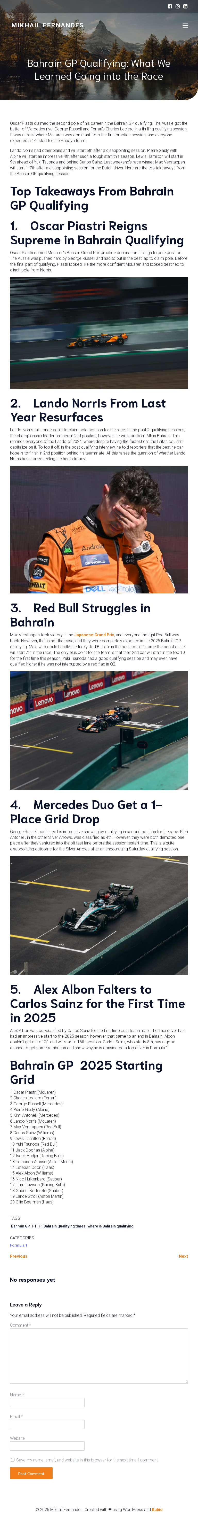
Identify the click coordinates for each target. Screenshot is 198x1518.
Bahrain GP (20, 1226)
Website (17, 1438)
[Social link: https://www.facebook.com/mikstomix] (170, 6)
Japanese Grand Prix (94, 634)
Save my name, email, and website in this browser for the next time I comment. (87, 1460)
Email (16, 1416)
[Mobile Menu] (185, 25)
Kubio (157, 1509)
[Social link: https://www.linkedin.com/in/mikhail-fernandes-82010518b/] (185, 6)
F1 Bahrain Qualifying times (62, 1226)
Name (17, 1394)
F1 (34, 1226)
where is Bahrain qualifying (111, 1226)
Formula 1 (18, 1245)
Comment (20, 1325)
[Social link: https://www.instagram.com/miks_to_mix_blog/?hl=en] (178, 6)
